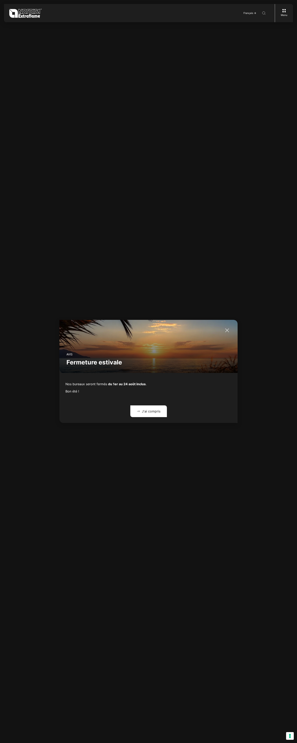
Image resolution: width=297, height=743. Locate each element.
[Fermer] (227, 330)
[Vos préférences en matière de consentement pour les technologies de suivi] (290, 736)
